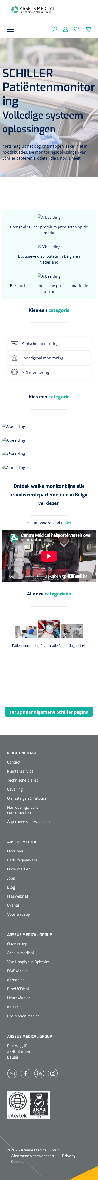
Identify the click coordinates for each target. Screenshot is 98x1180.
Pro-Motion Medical (24, 1016)
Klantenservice (20, 771)
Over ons (15, 851)
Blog (11, 887)
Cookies (17, 1161)
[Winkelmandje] (85, 29)
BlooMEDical (18, 989)
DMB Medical (18, 970)
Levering (15, 789)
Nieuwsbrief (17, 896)
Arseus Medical (20, 952)
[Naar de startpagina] (33, 9)
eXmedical (16, 979)
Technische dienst (22, 780)
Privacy (68, 1155)
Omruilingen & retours (26, 798)
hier (68, 523)
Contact (13, 762)
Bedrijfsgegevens (22, 860)
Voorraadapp (18, 914)
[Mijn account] (62, 29)
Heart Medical (19, 998)
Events (13, 905)
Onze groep (17, 943)
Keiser (12, 1007)
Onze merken (18, 869)
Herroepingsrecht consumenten (22, 810)
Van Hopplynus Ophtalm (28, 961)
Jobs (11, 878)
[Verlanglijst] (73, 29)
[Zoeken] (54, 29)
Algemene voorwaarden (28, 821)
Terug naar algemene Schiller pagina (49, 712)
